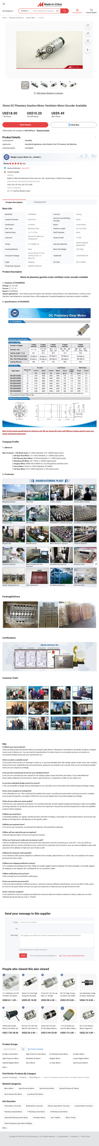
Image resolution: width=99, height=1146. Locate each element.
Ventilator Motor (39, 1117)
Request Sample (43, 130)
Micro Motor (9, 1088)
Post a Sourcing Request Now (72, 955)
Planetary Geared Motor (13, 1111)
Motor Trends (71, 1117)
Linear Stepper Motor (81, 1058)
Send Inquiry (25, 125)
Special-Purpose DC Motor (69, 1088)
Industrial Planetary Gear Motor (16, 1117)
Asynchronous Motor (26, 1088)
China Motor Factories (12, 1106)
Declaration (74, 1136)
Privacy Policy (85, 1136)
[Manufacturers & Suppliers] (49, 4)
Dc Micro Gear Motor (10, 1054)
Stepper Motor (55, 1058)
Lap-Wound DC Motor (35, 1094)
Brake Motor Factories (34, 1106)
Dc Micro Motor (79, 1054)
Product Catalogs (36, 1049)
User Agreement (63, 1136)
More (4, 1128)
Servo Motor (30, 1063)
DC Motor (41, 18)
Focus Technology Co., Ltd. (34, 1136)
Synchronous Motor (80, 1063)
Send (23, 955)
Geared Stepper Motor (10, 1063)
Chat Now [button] (75, 125)
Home (4, 18)
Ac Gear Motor (55, 1063)
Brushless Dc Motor (33, 1058)
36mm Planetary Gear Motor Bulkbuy (18, 1123)
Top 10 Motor (55, 1117)
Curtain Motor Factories (83, 1106)
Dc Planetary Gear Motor (59, 1054)
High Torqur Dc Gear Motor (36, 1054)
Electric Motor (30, 18)
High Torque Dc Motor (10, 1058)
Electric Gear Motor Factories (59, 1106)
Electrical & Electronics (16, 18)
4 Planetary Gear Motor (59, 1111)
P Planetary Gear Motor (36, 1111)
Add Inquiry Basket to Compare (50, 93)
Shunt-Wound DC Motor (13, 1094)
